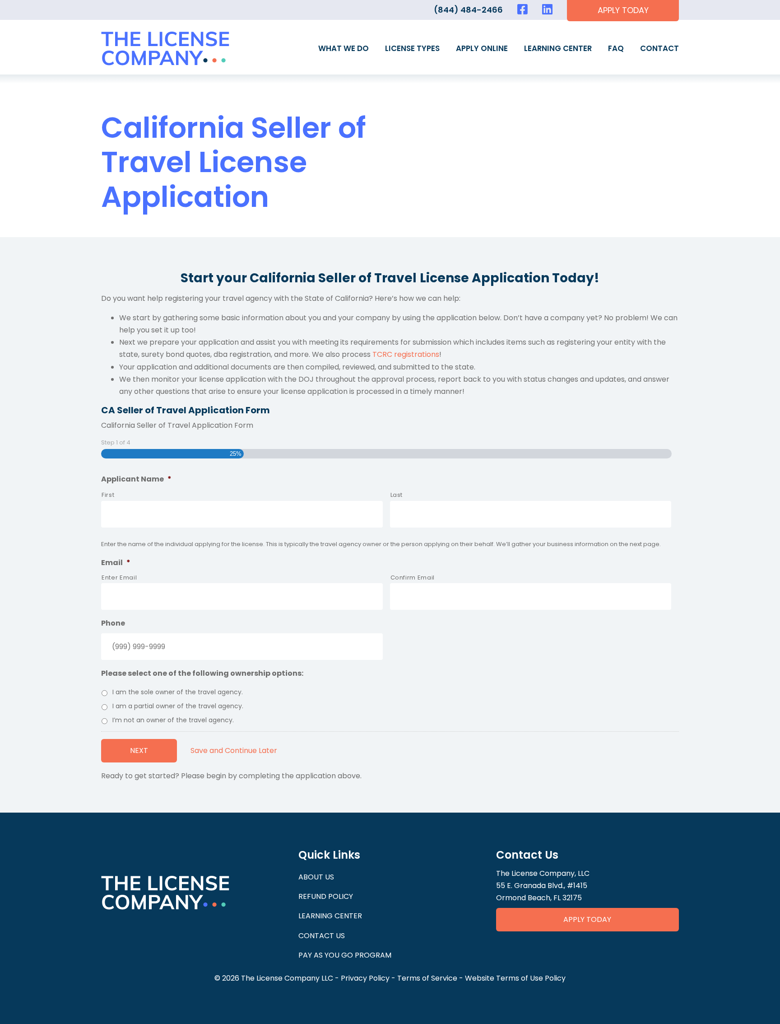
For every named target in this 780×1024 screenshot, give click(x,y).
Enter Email (119, 577)
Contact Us (321, 935)
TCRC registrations (405, 354)
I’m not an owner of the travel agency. (173, 720)
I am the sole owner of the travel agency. (177, 692)
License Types (412, 48)
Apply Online (482, 48)
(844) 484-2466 (468, 9)
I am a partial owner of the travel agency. (177, 706)
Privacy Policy (365, 978)
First (108, 495)
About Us (316, 877)
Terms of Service (427, 978)
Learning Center (558, 48)
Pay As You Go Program (344, 955)
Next (139, 750)
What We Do (343, 48)
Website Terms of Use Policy (515, 978)
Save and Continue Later (233, 750)
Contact (659, 48)
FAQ (616, 48)
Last (396, 495)
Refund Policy (325, 896)
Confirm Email (412, 577)
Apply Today (587, 919)
